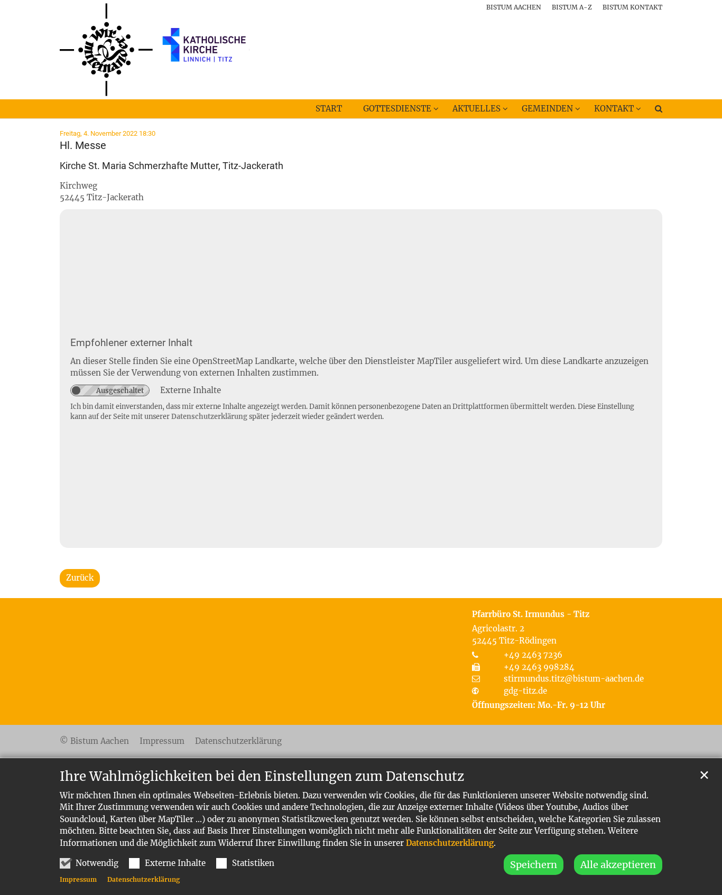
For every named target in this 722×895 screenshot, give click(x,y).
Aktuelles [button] (476, 109)
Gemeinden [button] (547, 109)
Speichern (533, 865)
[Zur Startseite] (154, 50)
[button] (651, 111)
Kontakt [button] (614, 109)
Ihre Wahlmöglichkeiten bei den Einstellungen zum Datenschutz (262, 777)
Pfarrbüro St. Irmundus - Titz (530, 614)
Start (329, 109)
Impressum (78, 879)
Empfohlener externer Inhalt (131, 343)
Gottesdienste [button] (397, 109)
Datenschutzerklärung (450, 843)
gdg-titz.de (525, 691)
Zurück (80, 578)
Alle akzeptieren (618, 865)
